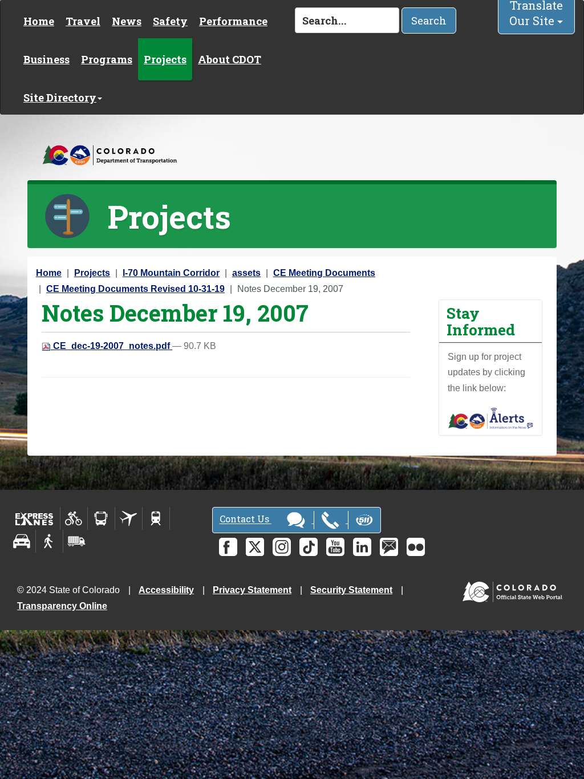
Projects (165, 59)
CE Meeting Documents (324, 273)
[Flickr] (415, 547)
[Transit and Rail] (101, 518)
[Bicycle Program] (74, 518)
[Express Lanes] (34, 518)
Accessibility (166, 590)
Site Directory (59, 97)
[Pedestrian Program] (49, 541)
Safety (170, 21)
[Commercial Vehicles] (76, 541)
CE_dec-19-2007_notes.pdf (111, 346)
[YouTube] (335, 547)
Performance (233, 21)
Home (38, 21)
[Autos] (22, 541)
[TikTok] (308, 547)
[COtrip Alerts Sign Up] (490, 418)
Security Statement (351, 590)
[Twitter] (255, 547)
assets (246, 273)
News (126, 21)
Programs (106, 59)
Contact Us (245, 519)
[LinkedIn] (362, 547)
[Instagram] (281, 547)
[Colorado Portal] (515, 589)
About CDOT (229, 59)
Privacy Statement (252, 590)
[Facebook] (228, 547)
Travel (83, 21)
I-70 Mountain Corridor (171, 273)
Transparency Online (62, 606)
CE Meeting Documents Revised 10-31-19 (135, 289)
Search (429, 20)
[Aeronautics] (129, 518)
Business (46, 59)
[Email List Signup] (389, 547)
